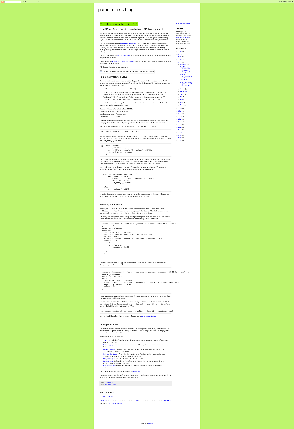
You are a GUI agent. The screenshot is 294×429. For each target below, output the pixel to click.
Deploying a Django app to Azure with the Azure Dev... (186, 83)
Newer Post (103, 400)
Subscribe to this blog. (183, 24)
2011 (180, 130)
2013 (180, 124)
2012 (180, 127)
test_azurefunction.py (110, 354)
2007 (180, 140)
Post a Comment (107, 396)
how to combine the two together (123, 61)
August (182, 94)
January (182, 105)
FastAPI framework (123, 55)
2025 (180, 54)
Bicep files (136, 371)
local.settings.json (109, 366)
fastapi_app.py (108, 345)
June (181, 100)
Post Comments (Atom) (115, 403)
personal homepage (182, 37)
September (183, 91)
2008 (180, 138)
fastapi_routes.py (109, 349)
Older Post (167, 400)
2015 (180, 119)
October (182, 89)
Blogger (150, 423)
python (114, 384)
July (181, 97)
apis (106, 384)
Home (136, 400)
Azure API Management (128, 43)
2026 (180, 51)
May (181, 102)
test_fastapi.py (108, 358)
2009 (180, 135)
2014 (180, 122)
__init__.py (107, 340)
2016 (180, 116)
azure (109, 384)
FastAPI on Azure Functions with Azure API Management (185, 69)
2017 (180, 114)
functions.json (108, 361)
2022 (180, 62)
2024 (180, 57)
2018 (180, 111)
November (183, 64)
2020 (180, 108)
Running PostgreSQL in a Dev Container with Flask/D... (186, 77)
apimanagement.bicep (148, 316)
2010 (180, 132)
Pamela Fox (109, 382)
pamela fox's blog (116, 9)
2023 (180, 59)
